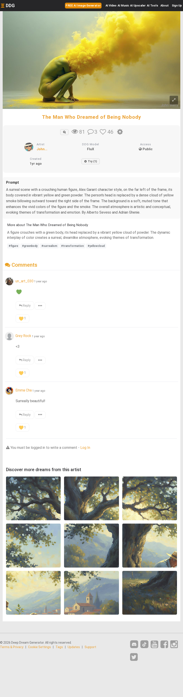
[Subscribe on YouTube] (154, 644)
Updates (74, 647)
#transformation (72, 246)
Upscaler (138, 5)
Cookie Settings (39, 647)
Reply (26, 305)
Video (111, 5)
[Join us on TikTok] (144, 644)
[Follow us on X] (134, 657)
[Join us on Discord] (134, 644)
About (164, 5)
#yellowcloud (96, 246)
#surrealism (49, 246)
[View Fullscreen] (174, 100)
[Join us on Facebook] (164, 644)
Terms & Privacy (11, 647)
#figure (13, 246)
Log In (85, 447)
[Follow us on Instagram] (174, 644)
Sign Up (177, 5)
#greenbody (29, 246)
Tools (152, 5)
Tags (59, 647)
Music (123, 5)
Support (90, 647)
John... (42, 149)
